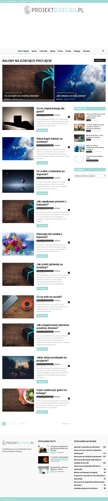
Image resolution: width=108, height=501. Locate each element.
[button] (103, 51)
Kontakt (44, 1)
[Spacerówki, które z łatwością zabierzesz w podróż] (43, 470)
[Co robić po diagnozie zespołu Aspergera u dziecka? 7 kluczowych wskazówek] (79, 127)
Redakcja (7, 99)
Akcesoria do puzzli (92, 160)
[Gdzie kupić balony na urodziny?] (18, 148)
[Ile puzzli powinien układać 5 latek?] (79, 159)
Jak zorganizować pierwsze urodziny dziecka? (52, 326)
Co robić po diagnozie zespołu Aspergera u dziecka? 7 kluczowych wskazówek (95, 126)
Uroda (68, 51)
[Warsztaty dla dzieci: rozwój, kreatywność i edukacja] (79, 138)
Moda (52, 51)
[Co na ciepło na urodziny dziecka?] (28, 82)
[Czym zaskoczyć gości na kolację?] (18, 400)
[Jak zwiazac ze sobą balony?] (80, 85)
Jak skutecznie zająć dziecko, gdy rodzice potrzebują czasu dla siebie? (59, 448)
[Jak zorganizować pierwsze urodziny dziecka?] (18, 335)
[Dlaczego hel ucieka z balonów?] (18, 244)
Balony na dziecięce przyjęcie (13, 92)
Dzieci (34, 51)
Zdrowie (86, 51)
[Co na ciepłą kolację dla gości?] (18, 118)
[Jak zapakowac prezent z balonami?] (18, 211)
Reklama (37, 1)
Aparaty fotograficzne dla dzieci (87, 447)
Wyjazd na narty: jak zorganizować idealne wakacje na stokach (95, 147)
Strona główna (24, 1)
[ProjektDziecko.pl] (54, 10)
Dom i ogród (23, 51)
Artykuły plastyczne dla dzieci (86, 488)
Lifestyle (43, 51)
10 (21, 424)
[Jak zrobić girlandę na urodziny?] (18, 274)
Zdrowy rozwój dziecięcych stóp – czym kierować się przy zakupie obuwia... (95, 116)
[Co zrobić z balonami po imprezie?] (18, 181)
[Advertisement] (54, 32)
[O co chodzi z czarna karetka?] (43, 460)
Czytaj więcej (42, 130)
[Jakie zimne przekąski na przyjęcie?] (18, 367)
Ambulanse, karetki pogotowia (59, 459)
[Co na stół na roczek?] (18, 306)
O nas (31, 1)
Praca (60, 51)
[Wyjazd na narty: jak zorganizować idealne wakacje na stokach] (79, 148)
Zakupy (77, 51)
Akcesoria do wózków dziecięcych (87, 457)
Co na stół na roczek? (49, 296)
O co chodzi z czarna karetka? (59, 457)
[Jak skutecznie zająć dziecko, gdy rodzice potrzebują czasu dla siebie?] (43, 449)
